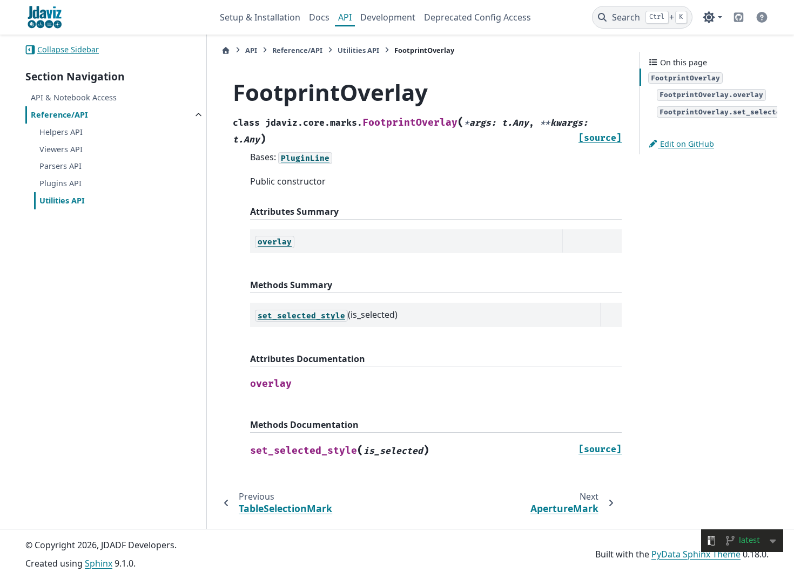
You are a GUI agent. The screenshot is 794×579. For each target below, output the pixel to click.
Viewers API (61, 149)
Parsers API (60, 166)
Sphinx (98, 563)
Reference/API (59, 115)
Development (387, 17)
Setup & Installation (260, 17)
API (345, 17)
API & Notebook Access (74, 98)
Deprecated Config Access (477, 17)
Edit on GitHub (686, 144)
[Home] (225, 50)
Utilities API (62, 200)
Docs (319, 17)
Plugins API (60, 184)
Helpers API (61, 132)
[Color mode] (712, 17)
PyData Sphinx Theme (696, 554)
